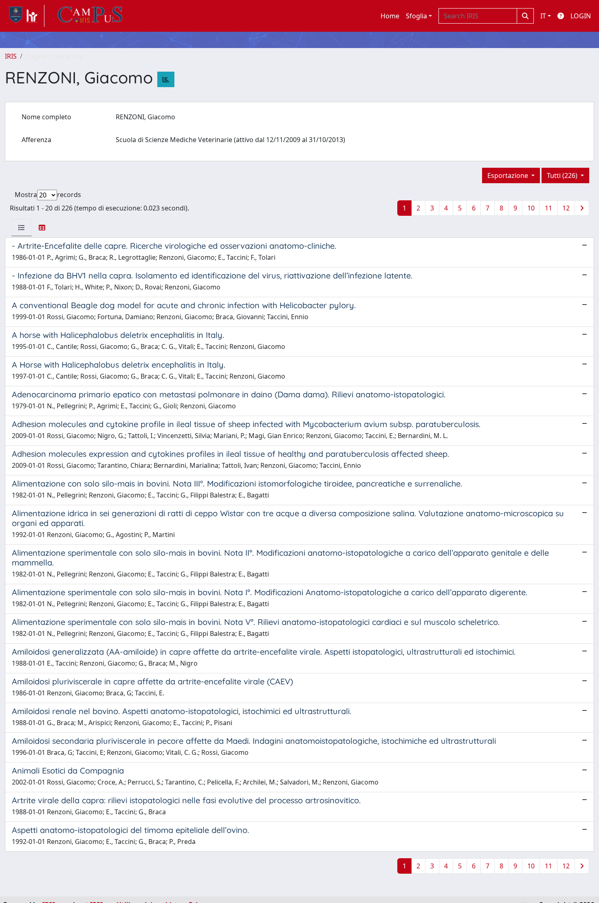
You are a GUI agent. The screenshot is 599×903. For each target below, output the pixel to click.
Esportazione (508, 175)
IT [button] (543, 15)
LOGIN (580, 15)
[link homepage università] (90, 16)
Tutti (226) (563, 175)
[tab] (21, 227)
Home (390, 15)
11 (548, 208)
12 (566, 208)
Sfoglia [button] (416, 15)
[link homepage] (24, 16)
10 (531, 208)
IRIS (11, 56)
